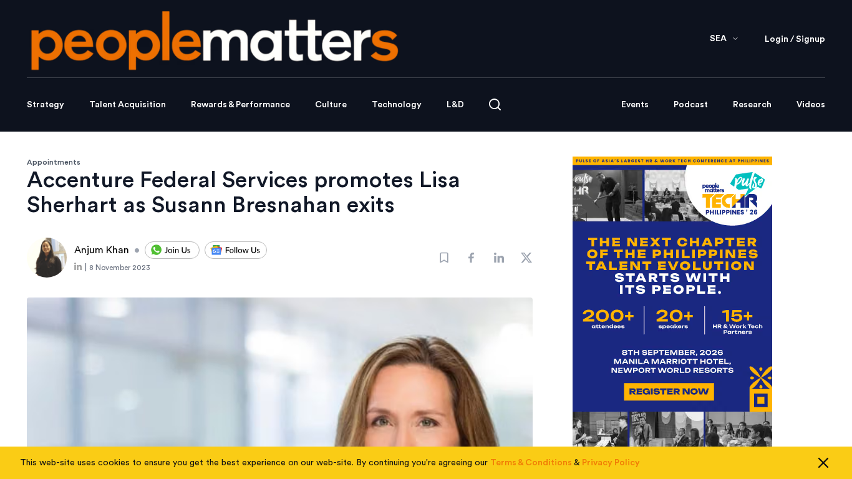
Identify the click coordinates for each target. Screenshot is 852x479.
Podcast (691, 104)
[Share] (471, 257)
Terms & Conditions (531, 462)
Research (752, 104)
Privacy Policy (611, 462)
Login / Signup (795, 39)
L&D (455, 104)
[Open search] (495, 104)
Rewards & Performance (240, 104)
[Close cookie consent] (823, 463)
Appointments (53, 162)
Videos (810, 104)
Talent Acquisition (127, 104)
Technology (397, 104)
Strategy (45, 104)
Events (635, 104)
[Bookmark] (444, 257)
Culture (331, 104)
